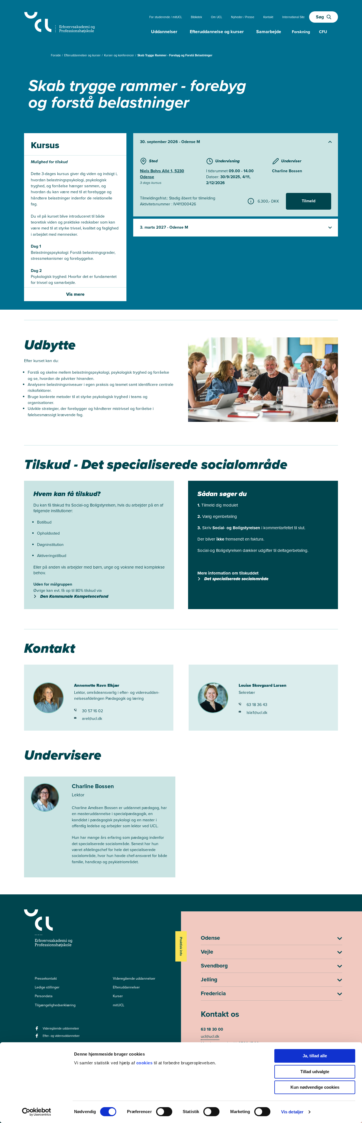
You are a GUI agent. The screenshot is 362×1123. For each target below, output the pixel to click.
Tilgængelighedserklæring (55, 1005)
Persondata (44, 996)
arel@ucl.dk (92, 719)
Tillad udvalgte (314, 1071)
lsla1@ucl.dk (257, 713)
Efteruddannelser (126, 987)
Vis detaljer (292, 1111)
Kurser (118, 996)
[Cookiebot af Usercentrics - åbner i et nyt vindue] (36, 1112)
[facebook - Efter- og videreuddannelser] (37, 1037)
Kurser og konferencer (119, 55)
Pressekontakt (46, 978)
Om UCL (216, 17)
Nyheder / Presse (242, 17)
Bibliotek (196, 17)
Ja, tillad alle (315, 1055)
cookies (145, 1062)
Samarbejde (268, 31)
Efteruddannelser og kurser (83, 55)
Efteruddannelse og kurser (217, 31)
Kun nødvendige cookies (314, 1087)
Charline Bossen (287, 171)
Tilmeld (308, 201)
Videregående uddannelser (134, 978)
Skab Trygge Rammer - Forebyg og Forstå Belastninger (174, 55)
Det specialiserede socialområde (236, 579)
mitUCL (118, 1005)
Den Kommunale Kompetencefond (74, 596)
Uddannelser (164, 31)
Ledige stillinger (47, 987)
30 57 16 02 (92, 711)
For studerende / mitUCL (165, 17)
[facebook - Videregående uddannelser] (37, 1030)
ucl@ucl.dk (210, 1036)
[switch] (164, 1111)
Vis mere (75, 294)
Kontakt (268, 17)
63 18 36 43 (257, 705)
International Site (293, 17)
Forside (56, 55)
